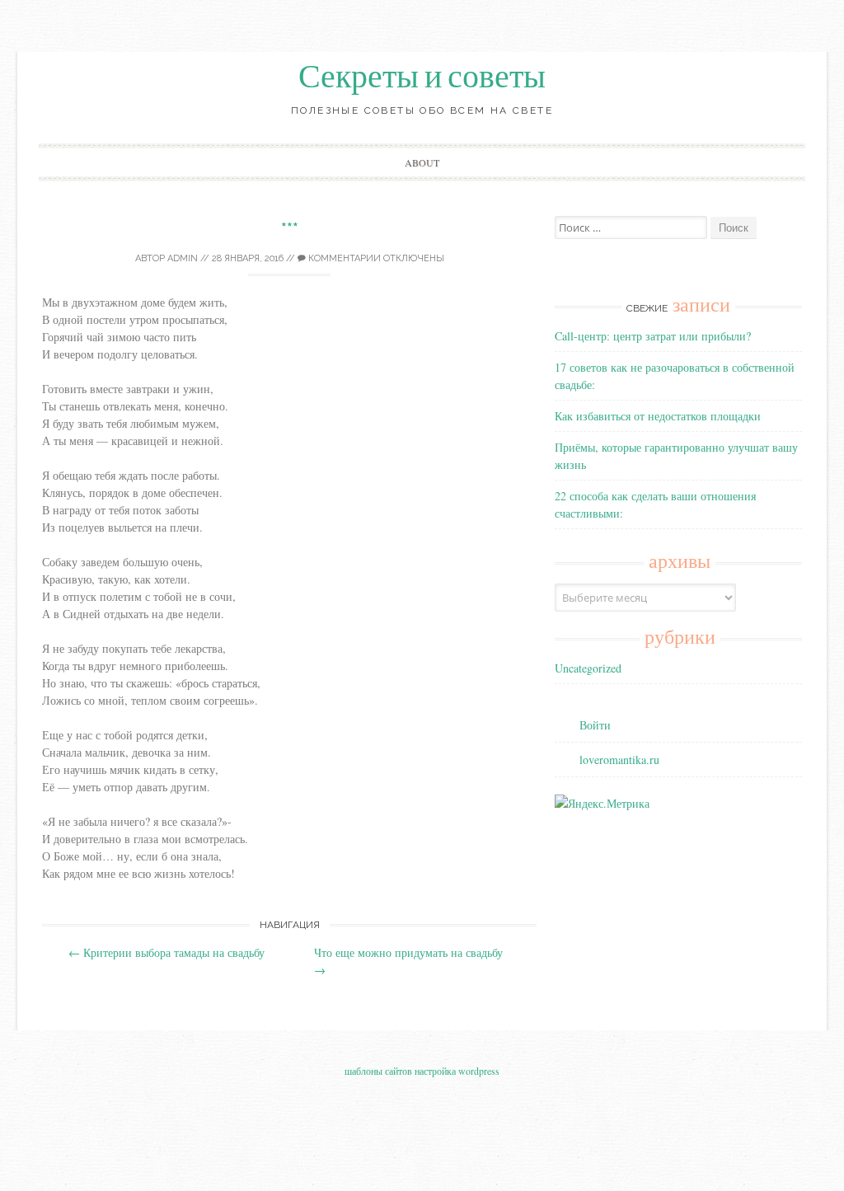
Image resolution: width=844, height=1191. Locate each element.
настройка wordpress (457, 1070)
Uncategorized (588, 668)
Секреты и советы (422, 76)
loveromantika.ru (619, 759)
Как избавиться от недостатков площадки (658, 416)
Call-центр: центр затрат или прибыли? (653, 336)
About (422, 162)
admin (182, 258)
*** (289, 228)
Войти (595, 725)
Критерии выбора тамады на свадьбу (166, 952)
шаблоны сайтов (378, 1070)
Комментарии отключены (375, 258)
